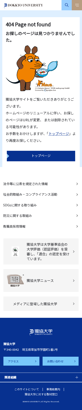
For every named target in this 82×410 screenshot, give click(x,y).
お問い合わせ (55, 361)
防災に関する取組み (17, 215)
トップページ (59, 133)
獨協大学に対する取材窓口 (41, 394)
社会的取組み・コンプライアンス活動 (30, 194)
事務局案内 (53, 389)
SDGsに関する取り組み (20, 205)
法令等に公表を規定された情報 (25, 183)
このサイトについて (26, 389)
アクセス (13, 361)
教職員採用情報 (14, 226)
